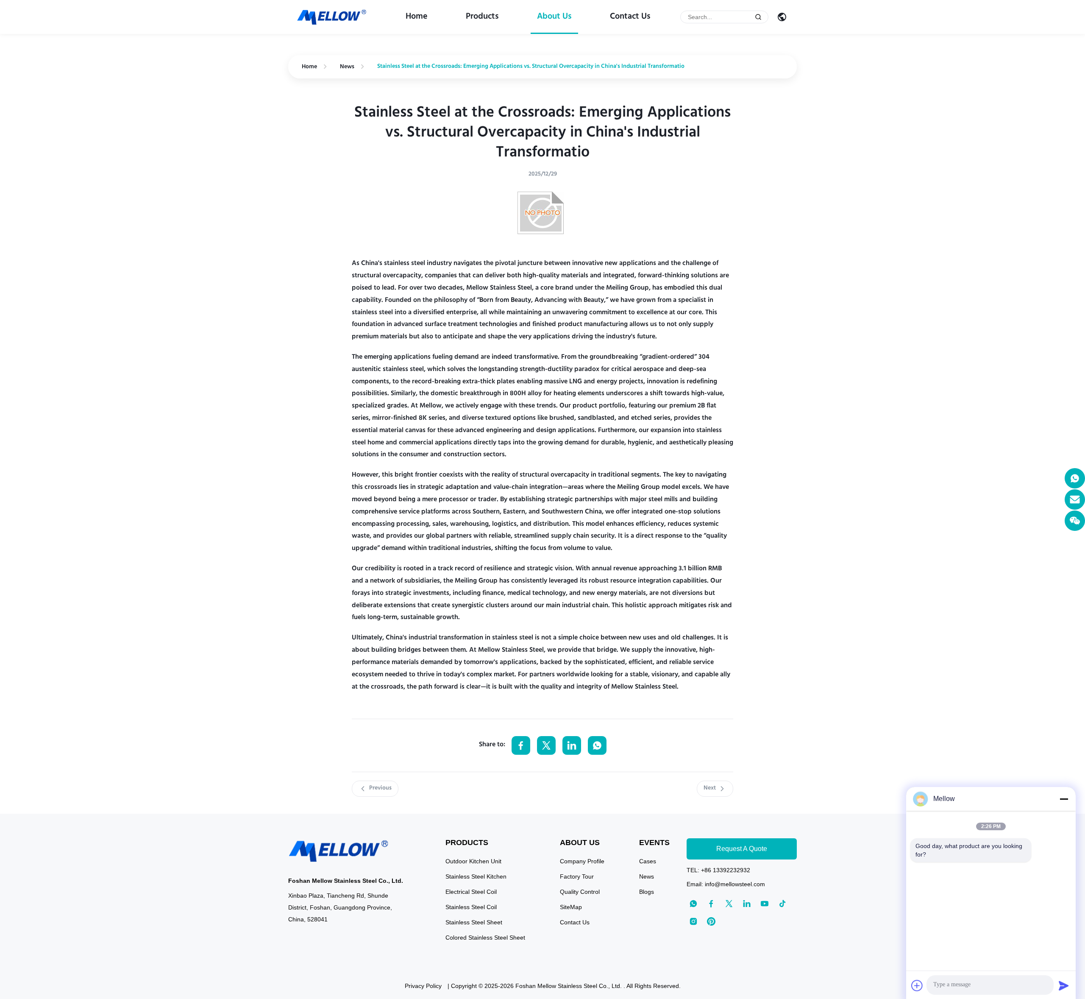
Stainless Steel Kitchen (475, 876)
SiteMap (571, 907)
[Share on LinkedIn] (571, 745)
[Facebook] (711, 903)
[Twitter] (729, 903)
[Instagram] (693, 921)
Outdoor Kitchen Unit (473, 861)
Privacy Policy (423, 985)
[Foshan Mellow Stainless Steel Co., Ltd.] (332, 17)
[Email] (1075, 499)
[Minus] (1064, 799)
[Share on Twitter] (546, 745)
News (347, 67)
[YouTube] (764, 903)
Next (710, 788)
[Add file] (917, 985)
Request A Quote (741, 848)
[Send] (1064, 985)
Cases (647, 861)
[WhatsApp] (1075, 478)
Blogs (646, 891)
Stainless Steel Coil (471, 907)
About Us (554, 16)
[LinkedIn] (747, 903)
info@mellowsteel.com (735, 884)
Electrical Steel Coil (471, 891)
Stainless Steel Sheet (473, 922)
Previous (380, 788)
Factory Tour (577, 876)
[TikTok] (782, 903)
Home (417, 16)
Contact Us (630, 16)
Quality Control (580, 891)
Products (482, 16)
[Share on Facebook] (521, 745)
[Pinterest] (711, 921)
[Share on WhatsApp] (597, 745)
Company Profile (582, 861)
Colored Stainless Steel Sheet (485, 937)
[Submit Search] (758, 17)
